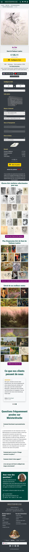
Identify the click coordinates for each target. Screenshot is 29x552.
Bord (4, 88)
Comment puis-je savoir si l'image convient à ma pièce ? (12, 453)
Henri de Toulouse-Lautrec (8, 6)
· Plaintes (4, 525)
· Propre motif (18, 515)
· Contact (4, 517)
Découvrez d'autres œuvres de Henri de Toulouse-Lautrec (15, 281)
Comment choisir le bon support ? (12, 459)
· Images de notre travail (20, 520)
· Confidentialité (5, 522)
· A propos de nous (5, 527)
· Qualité (17, 518)
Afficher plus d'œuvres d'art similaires (14, 236)
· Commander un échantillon (21, 523)
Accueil (2, 5)
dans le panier (15, 165)
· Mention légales (5, 518)
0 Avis (17, 76)
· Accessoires (18, 522)
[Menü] (1, 1)
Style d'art (7, 5)
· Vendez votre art (19, 517)
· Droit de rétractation (6, 523)
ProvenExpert (11, 398)
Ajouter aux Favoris (21, 73)
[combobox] (14, 91)
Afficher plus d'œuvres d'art (14, 363)
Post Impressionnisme (15, 5)
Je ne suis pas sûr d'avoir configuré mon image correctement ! (14, 465)
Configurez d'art (15, 60)
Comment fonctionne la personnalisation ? (14, 425)
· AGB (3, 520)
